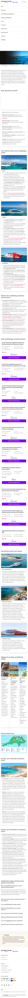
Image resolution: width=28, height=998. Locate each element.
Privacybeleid (4, 968)
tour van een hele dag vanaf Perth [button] (17, 193)
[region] (14, 695)
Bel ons (4, 957)
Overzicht (5, 995)
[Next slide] (27, 670)
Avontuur (3, 36)
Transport (3, 25)
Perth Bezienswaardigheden (7, 14)
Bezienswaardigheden (6, 17)
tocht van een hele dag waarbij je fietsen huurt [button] (14, 323)
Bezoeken (3, 10)
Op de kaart (4, 118)
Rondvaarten (4, 28)
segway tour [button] (17, 315)
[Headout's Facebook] (8, 985)
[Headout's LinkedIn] (2, 985)
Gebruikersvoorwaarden (6, 970)
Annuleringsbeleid (5, 972)
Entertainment (4, 32)
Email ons (4, 959)
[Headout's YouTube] (6, 985)
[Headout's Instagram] (4, 985)
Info (2, 6)
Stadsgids (3, 39)
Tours (2, 21)
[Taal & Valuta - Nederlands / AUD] (24, 2)
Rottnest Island (4, 65)
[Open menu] (26, 1)
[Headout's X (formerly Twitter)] (11, 985)
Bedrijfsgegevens (5, 965)
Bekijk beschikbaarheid (13, 357)
